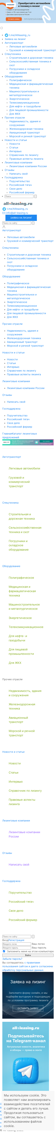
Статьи (13, 147)
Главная (7, 433)
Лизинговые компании (18, 162)
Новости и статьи (16, 140)
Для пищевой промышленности (28, 110)
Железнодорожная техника (26, 128)
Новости (14, 143)
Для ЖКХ (14, 113)
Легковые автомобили (23, 46)
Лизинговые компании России (28, 166)
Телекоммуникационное (24, 102)
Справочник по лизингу (23, 155)
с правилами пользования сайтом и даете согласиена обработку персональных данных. (27, 966)
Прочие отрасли (15, 117)
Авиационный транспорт (24, 132)
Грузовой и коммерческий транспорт (32, 50)
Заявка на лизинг (15, 39)
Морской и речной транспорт (27, 136)
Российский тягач (20, 184)
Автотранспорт (14, 42)
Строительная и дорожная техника (31, 57)
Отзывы (9, 169)
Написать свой (18, 173)
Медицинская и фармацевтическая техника (22, 591)
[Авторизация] (3, 226)
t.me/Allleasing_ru (19, 35)
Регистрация (16, 940)
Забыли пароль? (12, 958)
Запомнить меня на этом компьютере (30, 951)
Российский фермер (22, 192)
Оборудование (14, 76)
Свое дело (15, 188)
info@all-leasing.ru (16, 212)
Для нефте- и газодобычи (25, 106)
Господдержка (14, 177)
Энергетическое (19, 98)
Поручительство (19, 181)
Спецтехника (13, 54)
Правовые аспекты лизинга (26, 158)
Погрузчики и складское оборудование (19, 545)
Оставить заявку (28, 1008)
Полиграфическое (20, 80)
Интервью (15, 151)
